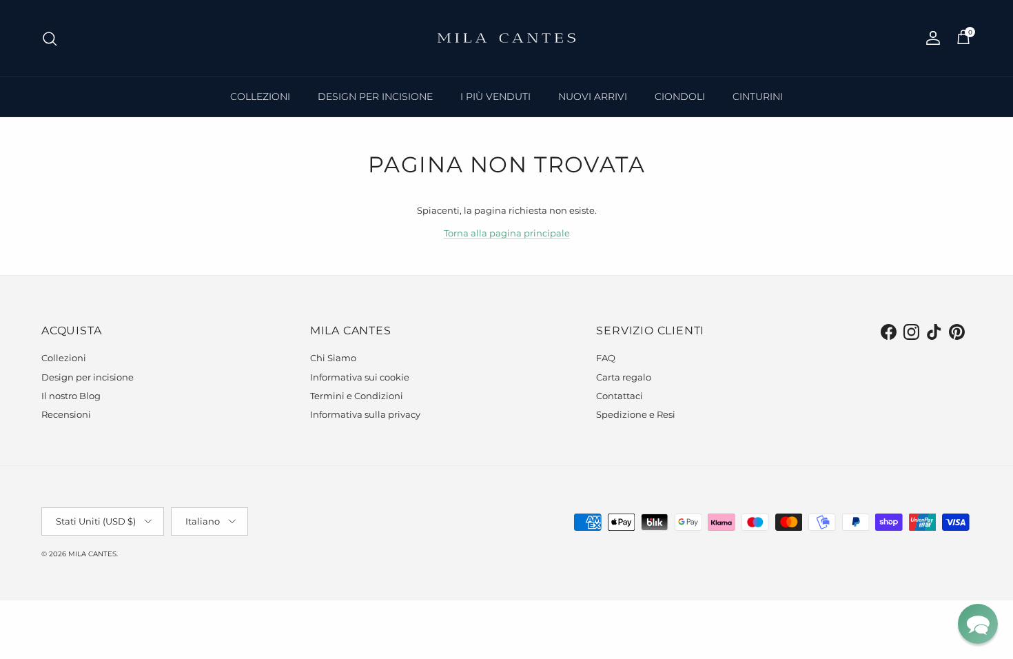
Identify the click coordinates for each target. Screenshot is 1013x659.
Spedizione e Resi (635, 414)
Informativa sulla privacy (365, 414)
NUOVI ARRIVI (592, 96)
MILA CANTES (92, 553)
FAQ (605, 357)
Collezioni (63, 357)
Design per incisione (87, 377)
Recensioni (66, 414)
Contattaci (619, 395)
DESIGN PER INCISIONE (375, 96)
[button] (978, 624)
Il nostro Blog (71, 395)
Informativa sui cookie (359, 377)
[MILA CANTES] (506, 38)
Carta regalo (623, 377)
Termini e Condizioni (356, 395)
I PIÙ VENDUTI (495, 96)
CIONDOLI (680, 96)
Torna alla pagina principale (507, 233)
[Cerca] (49, 38)
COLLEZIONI (260, 96)
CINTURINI (758, 96)
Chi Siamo (333, 357)
